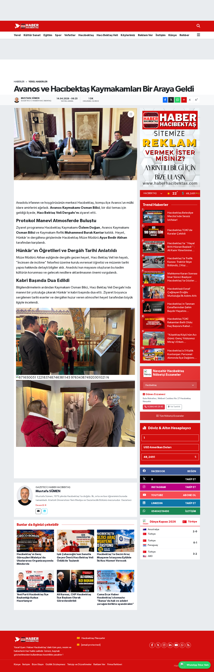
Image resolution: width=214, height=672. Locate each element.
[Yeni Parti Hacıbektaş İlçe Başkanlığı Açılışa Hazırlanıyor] (35, 581)
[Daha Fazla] (184, 100)
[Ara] (198, 26)
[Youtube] (176, 645)
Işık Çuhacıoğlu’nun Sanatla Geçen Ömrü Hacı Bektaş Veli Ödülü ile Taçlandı (75, 557)
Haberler (19, 82)
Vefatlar (70, 35)
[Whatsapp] (182, 645)
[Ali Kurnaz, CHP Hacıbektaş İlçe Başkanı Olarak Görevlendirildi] (75, 581)
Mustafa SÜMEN (48, 491)
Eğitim (47, 35)
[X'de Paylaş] (171, 100)
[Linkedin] (44, 511)
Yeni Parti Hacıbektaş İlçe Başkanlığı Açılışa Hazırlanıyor (32, 597)
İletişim (161, 35)
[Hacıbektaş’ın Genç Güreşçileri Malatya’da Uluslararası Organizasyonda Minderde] (35, 540)
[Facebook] (152, 645)
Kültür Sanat (32, 35)
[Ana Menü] (198, 35)
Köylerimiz (128, 35)
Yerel (17, 35)
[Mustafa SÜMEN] (25, 495)
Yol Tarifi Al (175, 407)
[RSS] (188, 645)
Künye (172, 35)
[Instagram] (164, 645)
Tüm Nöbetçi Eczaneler (171, 416)
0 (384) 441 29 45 (155, 407)
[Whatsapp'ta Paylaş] (177, 100)
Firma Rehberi (114, 664)
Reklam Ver (145, 35)
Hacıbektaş (86, 35)
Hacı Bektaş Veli (107, 35)
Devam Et (40, 505)
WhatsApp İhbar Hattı (198, 665)
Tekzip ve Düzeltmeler (79, 664)
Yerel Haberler (38, 82)
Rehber (184, 35)
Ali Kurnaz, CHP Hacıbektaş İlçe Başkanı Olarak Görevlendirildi (74, 597)
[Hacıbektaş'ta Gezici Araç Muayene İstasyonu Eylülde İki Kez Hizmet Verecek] (115, 540)
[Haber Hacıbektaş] (26, 26)
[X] (158, 645)
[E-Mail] (38, 511)
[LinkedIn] (170, 645)
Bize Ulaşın (38, 664)
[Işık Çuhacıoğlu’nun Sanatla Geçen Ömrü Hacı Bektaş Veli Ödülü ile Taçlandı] (75, 540)
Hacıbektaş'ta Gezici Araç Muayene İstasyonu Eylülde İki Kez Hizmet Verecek (114, 557)
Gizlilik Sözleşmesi (55, 664)
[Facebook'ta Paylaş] (165, 100)
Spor (58, 35)
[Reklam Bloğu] (170, 147)
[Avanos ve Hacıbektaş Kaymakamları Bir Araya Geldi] (75, 144)
